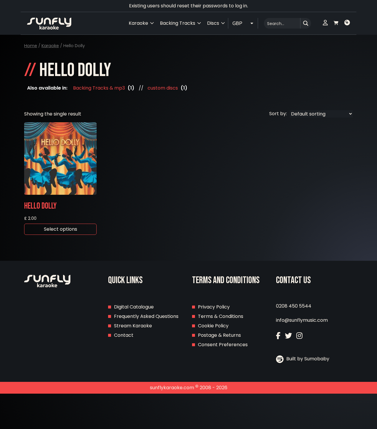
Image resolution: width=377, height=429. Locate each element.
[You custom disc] (347, 23)
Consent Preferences (223, 344)
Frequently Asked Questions (146, 316)
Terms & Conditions (220, 316)
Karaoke (50, 46)
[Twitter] (288, 336)
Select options (60, 229)
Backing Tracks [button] (177, 23)
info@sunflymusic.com (302, 320)
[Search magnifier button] (305, 23)
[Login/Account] (325, 23)
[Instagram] (299, 336)
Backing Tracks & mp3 (99, 88)
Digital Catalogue (134, 306)
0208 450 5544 (293, 306)
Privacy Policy (214, 306)
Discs (213, 23)
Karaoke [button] (138, 23)
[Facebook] (278, 336)
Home (30, 46)
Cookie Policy (213, 325)
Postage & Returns (219, 335)
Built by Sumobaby (307, 358)
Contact (123, 335)
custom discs (163, 88)
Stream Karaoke (133, 325)
